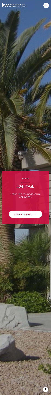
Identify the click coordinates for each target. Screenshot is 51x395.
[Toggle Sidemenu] (46, 5)
